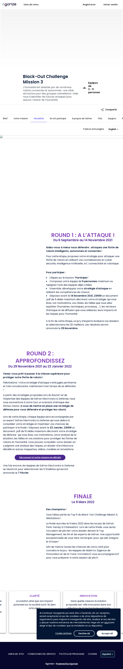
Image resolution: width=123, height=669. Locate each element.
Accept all (107, 633)
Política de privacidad (71, 653)
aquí (106, 622)
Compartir (109, 109)
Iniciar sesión (111, 4)
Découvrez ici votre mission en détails (40, 457)
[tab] (5, 118)
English (112, 129)
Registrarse (89, 4)
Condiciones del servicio (42, 653)
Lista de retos (31, 4)
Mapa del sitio (16, 653)
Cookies (92, 653)
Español (106, 654)
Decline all (84, 633)
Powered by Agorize (67, 663)
